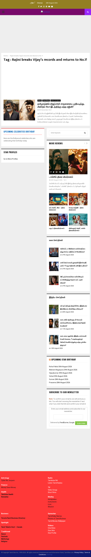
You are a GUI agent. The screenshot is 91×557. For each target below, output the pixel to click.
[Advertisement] (45, 33)
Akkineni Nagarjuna (56, 370)
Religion (4, 541)
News (39, 100)
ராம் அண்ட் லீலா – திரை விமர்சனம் (57, 208)
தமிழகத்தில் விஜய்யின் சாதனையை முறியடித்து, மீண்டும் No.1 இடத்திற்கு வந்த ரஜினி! (60, 105)
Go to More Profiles (11, 159)
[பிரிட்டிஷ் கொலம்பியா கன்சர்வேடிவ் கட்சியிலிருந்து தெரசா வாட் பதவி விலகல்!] (54, 284)
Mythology (5, 539)
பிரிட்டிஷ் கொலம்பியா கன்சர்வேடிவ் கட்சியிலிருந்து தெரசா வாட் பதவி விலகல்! (72, 280)
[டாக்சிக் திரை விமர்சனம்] (68, 161)
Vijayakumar (53, 373)
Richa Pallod (53, 367)
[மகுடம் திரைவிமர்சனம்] (58, 220)
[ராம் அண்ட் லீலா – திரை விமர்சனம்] (58, 199)
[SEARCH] (84, 132)
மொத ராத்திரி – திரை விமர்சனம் (76, 208)
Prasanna (52, 382)
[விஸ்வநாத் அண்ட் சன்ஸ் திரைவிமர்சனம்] (78, 220)
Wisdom (51, 507)
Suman (52, 379)
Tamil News (46, 100)
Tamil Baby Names (55, 516)
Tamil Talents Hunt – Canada (11, 527)
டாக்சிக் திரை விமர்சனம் (61, 177)
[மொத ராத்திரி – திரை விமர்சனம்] (78, 199)
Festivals (4, 536)
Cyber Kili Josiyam (8, 480)
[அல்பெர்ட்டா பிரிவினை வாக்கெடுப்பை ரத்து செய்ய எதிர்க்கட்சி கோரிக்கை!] (54, 256)
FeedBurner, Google (67, 422)
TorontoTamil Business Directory (13, 518)
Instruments (52, 502)
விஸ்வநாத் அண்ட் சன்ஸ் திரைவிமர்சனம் (77, 229)
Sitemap (49, 554)
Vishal (51, 376)
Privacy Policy (78, 552)
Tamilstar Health (7, 494)
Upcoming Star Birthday (63, 359)
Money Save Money (8, 487)
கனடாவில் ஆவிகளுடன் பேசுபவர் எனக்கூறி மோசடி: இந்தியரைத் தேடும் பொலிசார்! (73, 323)
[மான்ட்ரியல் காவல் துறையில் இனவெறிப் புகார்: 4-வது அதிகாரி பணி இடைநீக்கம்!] (54, 270)
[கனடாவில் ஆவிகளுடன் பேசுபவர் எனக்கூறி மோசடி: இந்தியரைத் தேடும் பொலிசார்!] (54, 327)
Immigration (52, 499)
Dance (3, 534)
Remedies (4, 497)
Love (49, 504)
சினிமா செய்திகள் (55, 100)
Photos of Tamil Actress (57, 518)
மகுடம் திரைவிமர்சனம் (56, 228)
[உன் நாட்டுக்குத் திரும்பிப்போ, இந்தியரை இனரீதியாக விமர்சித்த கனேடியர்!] (54, 314)
